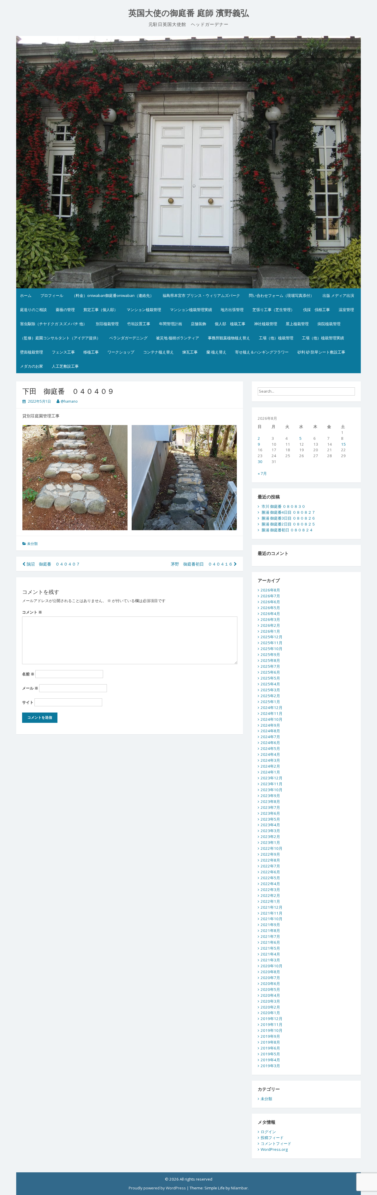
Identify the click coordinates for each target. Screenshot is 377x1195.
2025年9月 (270, 654)
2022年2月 (270, 895)
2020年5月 (270, 989)
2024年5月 (270, 748)
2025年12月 (271, 636)
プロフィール (51, 295)
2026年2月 (270, 625)
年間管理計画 (170, 323)
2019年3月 (270, 1065)
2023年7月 (270, 807)
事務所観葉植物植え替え (229, 338)
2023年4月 (270, 824)
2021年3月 (270, 960)
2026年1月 (270, 631)
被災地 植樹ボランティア (177, 338)
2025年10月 (271, 648)
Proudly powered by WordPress (157, 1188)
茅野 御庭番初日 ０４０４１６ (202, 564)
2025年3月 (270, 689)
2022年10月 (271, 848)
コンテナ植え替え (158, 352)
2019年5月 (270, 1054)
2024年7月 (270, 736)
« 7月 (262, 473)
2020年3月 (270, 1001)
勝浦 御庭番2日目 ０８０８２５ (288, 524)
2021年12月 (271, 907)
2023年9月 (270, 795)
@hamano (69, 401)
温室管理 (346, 309)
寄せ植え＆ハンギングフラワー (262, 352)
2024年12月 (271, 707)
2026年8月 (270, 590)
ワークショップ (121, 352)
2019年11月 (271, 1024)
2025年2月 (270, 695)
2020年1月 (270, 1012)
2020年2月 (270, 1007)
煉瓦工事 (190, 352)
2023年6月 (270, 813)
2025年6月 (270, 672)
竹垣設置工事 (138, 323)
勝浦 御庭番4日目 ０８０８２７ (288, 512)
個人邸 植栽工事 (230, 323)
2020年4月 (270, 995)
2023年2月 (270, 836)
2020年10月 (271, 965)
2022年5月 (270, 877)
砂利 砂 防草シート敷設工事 (321, 352)
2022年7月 (270, 866)
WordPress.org (274, 1149)
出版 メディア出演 (338, 295)
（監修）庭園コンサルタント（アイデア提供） (60, 338)
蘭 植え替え (216, 352)
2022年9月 (270, 854)
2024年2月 (270, 766)
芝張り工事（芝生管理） (273, 309)
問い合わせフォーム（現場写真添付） (281, 295)
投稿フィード (272, 1137)
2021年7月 (270, 936)
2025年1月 (270, 701)
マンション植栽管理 (144, 309)
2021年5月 (270, 948)
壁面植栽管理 (31, 352)
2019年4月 (270, 1059)
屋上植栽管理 (297, 323)
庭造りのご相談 (33, 309)
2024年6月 (270, 742)
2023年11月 (271, 783)
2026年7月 (270, 596)
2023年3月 (270, 830)
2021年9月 (270, 924)
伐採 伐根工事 (316, 309)
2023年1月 (270, 842)
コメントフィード (276, 1143)
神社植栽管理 (265, 323)
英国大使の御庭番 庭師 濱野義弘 (188, 13)
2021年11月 (271, 913)
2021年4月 (270, 954)
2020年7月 (270, 977)
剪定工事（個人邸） (100, 309)
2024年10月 (271, 719)
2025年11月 (271, 642)
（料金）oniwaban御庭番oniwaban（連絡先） (113, 295)
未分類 (32, 543)
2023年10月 (271, 789)
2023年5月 (270, 819)
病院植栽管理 (329, 323)
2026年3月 (270, 619)
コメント (32, 612)
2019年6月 (270, 1048)
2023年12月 (271, 778)
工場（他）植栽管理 (276, 338)
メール (30, 688)
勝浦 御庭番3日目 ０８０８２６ (288, 518)
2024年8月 (270, 730)
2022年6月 (270, 872)
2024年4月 (270, 754)
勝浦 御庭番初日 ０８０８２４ (287, 530)
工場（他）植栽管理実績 (323, 338)
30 (260, 461)
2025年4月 (270, 684)
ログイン (268, 1131)
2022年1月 (270, 901)
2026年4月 (270, 613)
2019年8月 (270, 1042)
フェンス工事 (63, 352)
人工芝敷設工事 (65, 366)
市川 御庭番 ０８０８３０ (283, 506)
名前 (28, 674)
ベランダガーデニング (128, 338)
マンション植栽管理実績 (191, 309)
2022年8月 (270, 860)
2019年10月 (271, 1030)
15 (343, 444)
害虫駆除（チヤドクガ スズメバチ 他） (53, 323)
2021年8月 (270, 930)
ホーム (26, 295)
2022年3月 (270, 889)
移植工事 (91, 352)
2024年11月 (271, 713)
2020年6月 (270, 983)
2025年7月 (270, 666)
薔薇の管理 (65, 309)
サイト (28, 702)
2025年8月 (270, 660)
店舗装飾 (198, 323)
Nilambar (239, 1188)
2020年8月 (270, 971)
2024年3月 (270, 760)
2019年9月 (270, 1036)
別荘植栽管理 (107, 323)
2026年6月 (270, 601)
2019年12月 (271, 1018)
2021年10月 (271, 918)
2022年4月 (270, 883)
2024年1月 (270, 772)
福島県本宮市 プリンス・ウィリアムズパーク (201, 295)
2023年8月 (270, 801)
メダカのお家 (31, 366)
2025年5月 (270, 678)
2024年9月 (270, 725)
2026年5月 (270, 607)
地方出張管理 (232, 309)
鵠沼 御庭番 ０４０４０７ (52, 564)
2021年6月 (270, 942)
